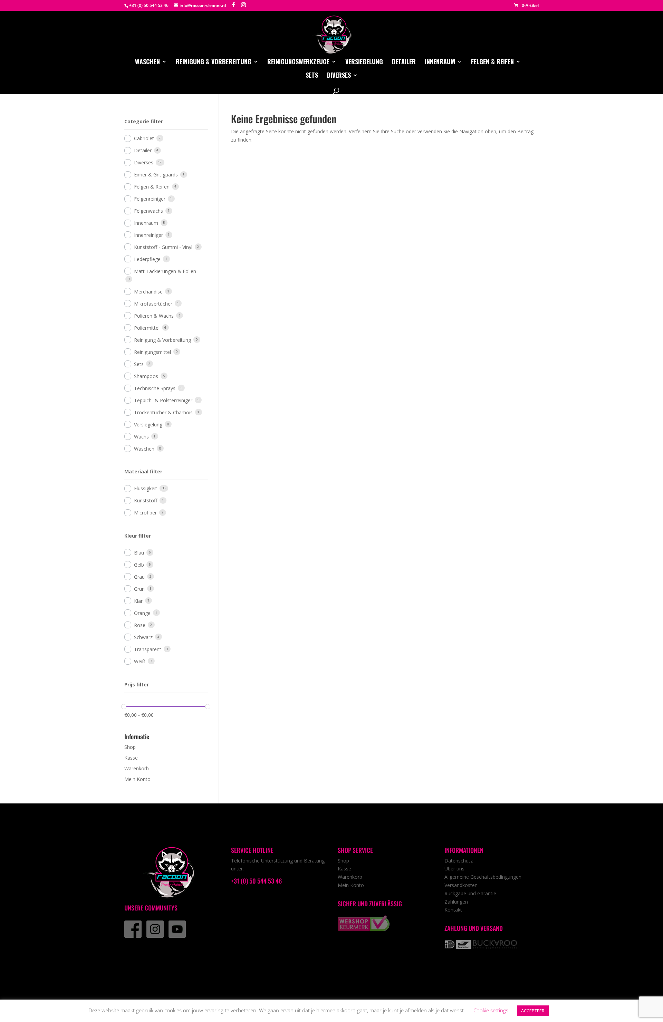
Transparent (147, 649)
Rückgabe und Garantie (470, 893)
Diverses (339, 76)
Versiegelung (364, 62)
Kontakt (453, 909)
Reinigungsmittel (152, 352)
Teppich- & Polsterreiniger (163, 400)
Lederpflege (147, 259)
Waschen (147, 62)
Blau (139, 552)
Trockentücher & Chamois (163, 412)
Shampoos (146, 376)
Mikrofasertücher (153, 303)
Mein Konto (137, 779)
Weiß (139, 661)
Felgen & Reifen (492, 62)
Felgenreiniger (149, 198)
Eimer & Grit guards (156, 174)
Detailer (404, 62)
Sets (312, 76)
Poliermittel (147, 328)
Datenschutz (458, 860)
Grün (139, 589)
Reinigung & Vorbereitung (213, 62)
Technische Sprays (154, 388)
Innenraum (440, 62)
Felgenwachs (148, 211)
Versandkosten (461, 885)
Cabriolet (144, 138)
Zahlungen (456, 901)
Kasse (131, 757)
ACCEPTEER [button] (533, 1010)
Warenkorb (136, 768)
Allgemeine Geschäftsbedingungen (482, 877)
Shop (130, 747)
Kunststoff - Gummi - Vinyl (163, 247)
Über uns (454, 868)
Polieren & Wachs (154, 315)
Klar (138, 601)
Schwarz (143, 637)
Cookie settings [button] (490, 1010)
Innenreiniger (148, 235)
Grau (139, 576)
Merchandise (148, 291)
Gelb (139, 564)
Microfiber (145, 512)
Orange (142, 613)
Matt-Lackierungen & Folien (165, 271)
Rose (139, 625)
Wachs (141, 436)
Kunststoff (145, 500)
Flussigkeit (145, 488)
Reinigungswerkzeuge (298, 62)
